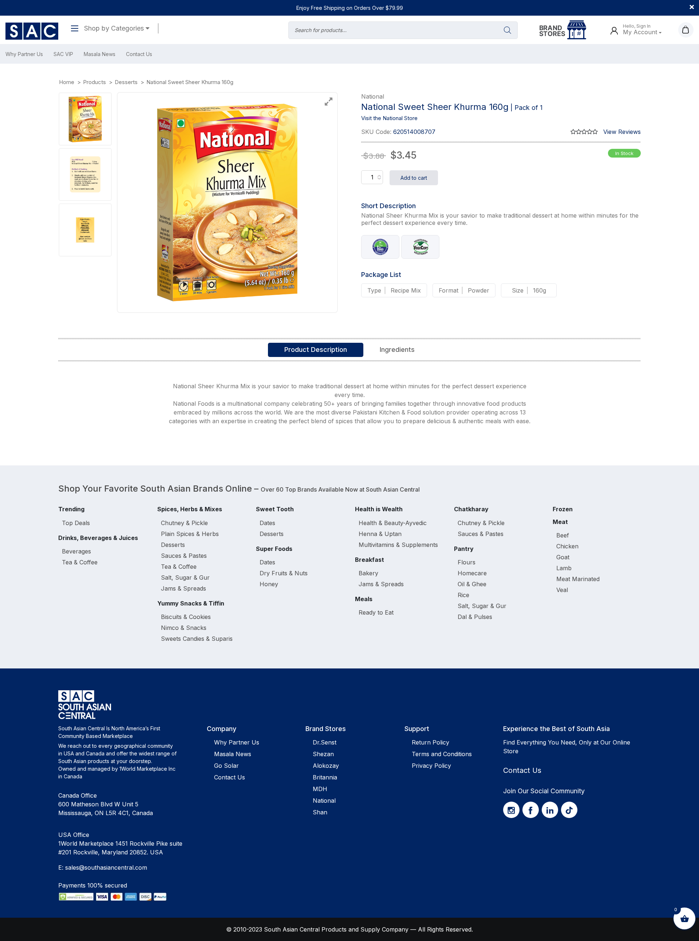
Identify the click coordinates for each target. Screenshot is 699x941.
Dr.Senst (324, 742)
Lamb (564, 568)
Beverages (76, 551)
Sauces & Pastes (184, 555)
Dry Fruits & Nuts (284, 573)
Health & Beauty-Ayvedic (393, 523)
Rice (463, 595)
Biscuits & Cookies (186, 616)
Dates (267, 523)
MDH (320, 789)
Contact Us (139, 54)
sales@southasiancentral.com (106, 867)
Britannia (325, 777)
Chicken (567, 546)
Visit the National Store (389, 118)
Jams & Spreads (183, 588)
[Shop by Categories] (77, 28)
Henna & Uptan (380, 533)
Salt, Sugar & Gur (185, 577)
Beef (562, 535)
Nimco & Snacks (183, 627)
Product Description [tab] (315, 349)
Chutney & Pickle (184, 523)
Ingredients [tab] (397, 349)
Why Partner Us (24, 54)
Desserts (173, 544)
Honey (269, 584)
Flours (466, 562)
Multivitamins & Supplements (398, 544)
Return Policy (430, 742)
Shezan (323, 754)
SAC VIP (63, 54)
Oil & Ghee (472, 584)
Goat (562, 557)
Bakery (368, 573)
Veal (562, 589)
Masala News (99, 54)
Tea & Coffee (80, 562)
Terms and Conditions (442, 754)
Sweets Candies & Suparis (197, 638)
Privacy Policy (431, 765)
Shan (320, 812)
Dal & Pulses (475, 616)
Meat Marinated (578, 579)
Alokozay (326, 765)
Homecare (472, 573)
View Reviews (622, 131)
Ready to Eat (376, 612)
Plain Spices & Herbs (190, 533)
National (324, 800)
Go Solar (226, 765)
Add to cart (413, 178)
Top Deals (76, 523)
